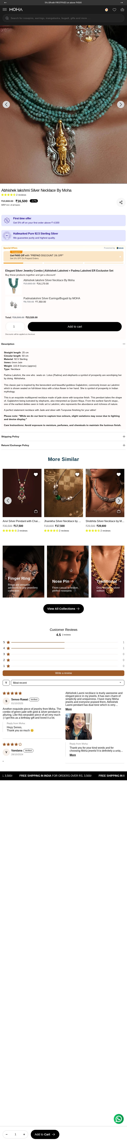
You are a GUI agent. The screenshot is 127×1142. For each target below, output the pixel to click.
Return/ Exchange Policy (15, 445)
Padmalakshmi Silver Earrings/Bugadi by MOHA (51, 298)
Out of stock (35, 511)
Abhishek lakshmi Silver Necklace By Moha (49, 280)
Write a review (63, 673)
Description (7, 344)
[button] (8, 194)
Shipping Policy (10, 436)
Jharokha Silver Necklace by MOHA (24, 521)
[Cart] (122, 10)
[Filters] (6, 683)
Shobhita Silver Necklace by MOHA (65, 521)
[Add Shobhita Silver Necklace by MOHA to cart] (77, 511)
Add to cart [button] (75, 326)
